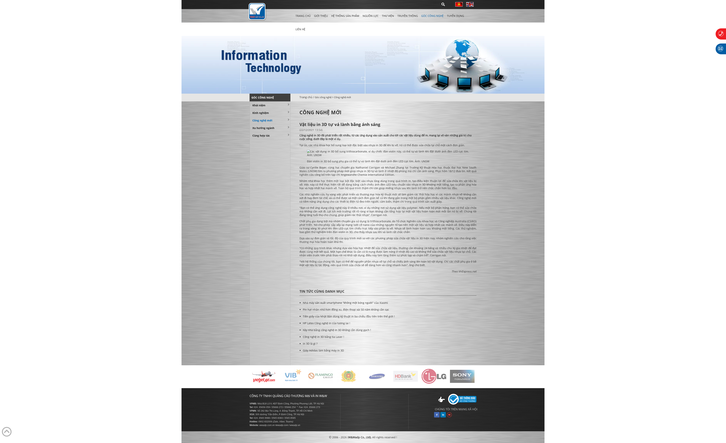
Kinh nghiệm (260, 113)
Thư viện (388, 16)
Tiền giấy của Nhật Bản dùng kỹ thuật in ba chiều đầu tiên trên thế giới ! (349, 316)
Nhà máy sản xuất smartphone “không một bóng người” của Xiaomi (345, 303)
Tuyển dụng (455, 16)
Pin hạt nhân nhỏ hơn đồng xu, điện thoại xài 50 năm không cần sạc (346, 309)
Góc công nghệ (432, 16)
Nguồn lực (371, 16)
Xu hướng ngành (263, 128)
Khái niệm (258, 105)
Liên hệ (300, 29)
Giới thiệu (321, 16)
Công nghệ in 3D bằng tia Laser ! (323, 337)
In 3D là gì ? (310, 343)
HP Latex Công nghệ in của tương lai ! (326, 323)
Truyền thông (407, 16)
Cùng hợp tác (261, 135)
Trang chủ (303, 16)
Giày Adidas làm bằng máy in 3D (323, 350)
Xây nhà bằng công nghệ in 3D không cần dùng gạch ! (337, 330)
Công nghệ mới (342, 97)
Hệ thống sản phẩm (345, 16)
